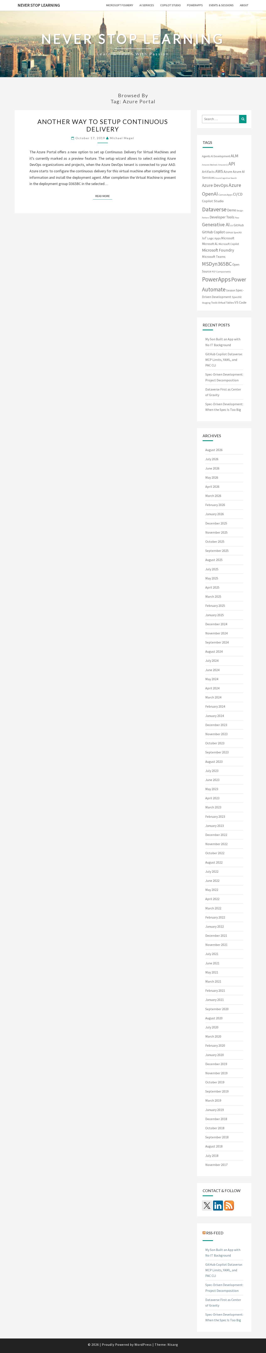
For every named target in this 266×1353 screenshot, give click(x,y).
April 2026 (212, 486)
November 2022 (216, 844)
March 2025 (213, 596)
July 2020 (211, 1027)
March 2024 (213, 697)
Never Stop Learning (39, 5)
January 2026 (214, 514)
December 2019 (216, 1064)
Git (231, 225)
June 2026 (212, 468)
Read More (103, 196)
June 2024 (212, 670)
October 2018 (214, 1128)
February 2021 (215, 990)
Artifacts (208, 171)
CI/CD (238, 194)
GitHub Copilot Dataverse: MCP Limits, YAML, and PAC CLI (224, 359)
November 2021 (216, 945)
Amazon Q (223, 164)
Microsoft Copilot (229, 244)
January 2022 (214, 926)
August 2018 (214, 1146)
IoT (204, 238)
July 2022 (211, 871)
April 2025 (212, 587)
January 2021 (214, 1000)
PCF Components (221, 271)
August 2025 (214, 560)
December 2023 (216, 725)
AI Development (220, 156)
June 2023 (212, 780)
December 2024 (216, 624)
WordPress (143, 1344)
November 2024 (216, 633)
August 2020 (214, 1018)
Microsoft (227, 238)
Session (230, 290)
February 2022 (215, 917)
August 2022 (214, 862)
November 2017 (216, 1165)
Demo (231, 210)
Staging (206, 302)
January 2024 (214, 716)
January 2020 (214, 1055)
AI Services (146, 5)
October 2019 (214, 1082)
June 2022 (212, 880)
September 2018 (217, 1137)
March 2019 (213, 1100)
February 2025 (215, 605)
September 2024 (217, 642)
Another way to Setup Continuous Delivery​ (102, 125)
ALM (234, 155)
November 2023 (216, 734)
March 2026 (213, 496)
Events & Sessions (221, 5)
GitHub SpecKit (233, 232)
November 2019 (216, 1073)
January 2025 (214, 615)
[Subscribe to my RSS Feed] (229, 1206)
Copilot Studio (170, 5)
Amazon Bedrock (210, 164)
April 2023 (212, 798)
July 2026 (211, 459)
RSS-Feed (214, 1232)
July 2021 (211, 954)
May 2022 (211, 890)
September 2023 (217, 752)
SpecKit (236, 297)
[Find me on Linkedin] (218, 1206)
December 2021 (216, 935)
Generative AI (216, 224)
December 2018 (216, 1119)
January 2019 (214, 1110)
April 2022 (212, 899)
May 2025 (211, 578)
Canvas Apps (225, 194)
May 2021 (211, 972)
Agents (206, 156)
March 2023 (213, 807)
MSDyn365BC (217, 263)
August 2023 (214, 761)
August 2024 (214, 651)
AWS (219, 171)
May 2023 (211, 789)
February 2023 (215, 816)
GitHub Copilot (213, 232)
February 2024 (215, 706)
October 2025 (214, 541)
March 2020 (213, 1036)
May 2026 (211, 477)
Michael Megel (122, 138)
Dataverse (214, 209)
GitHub (239, 225)
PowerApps (195, 5)
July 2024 (211, 660)
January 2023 (214, 826)
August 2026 (214, 450)
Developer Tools (222, 217)
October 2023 (214, 743)
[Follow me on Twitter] (207, 1206)
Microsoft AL (210, 244)
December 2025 (216, 523)
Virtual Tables (226, 302)
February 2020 (215, 1045)
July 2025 (211, 569)
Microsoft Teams (213, 256)
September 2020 (217, 1009)
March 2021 (213, 981)
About (244, 5)
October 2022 (214, 853)
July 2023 (211, 771)
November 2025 (216, 532)
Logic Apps (213, 238)
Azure (228, 171)
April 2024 (212, 688)
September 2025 (217, 551)
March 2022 (213, 908)
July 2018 (211, 1155)
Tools (214, 302)
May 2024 (211, 679)
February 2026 (215, 505)
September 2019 (217, 1091)
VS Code (240, 302)
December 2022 (216, 835)
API (231, 164)
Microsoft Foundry (119, 5)
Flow (237, 217)
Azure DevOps (215, 185)
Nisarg (172, 1344)
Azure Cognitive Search (226, 178)
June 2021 (212, 963)
